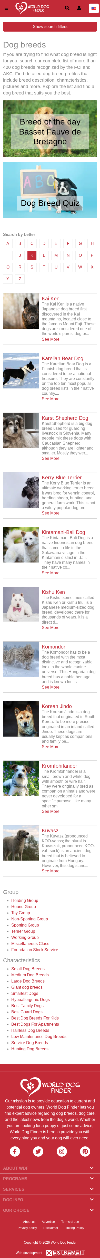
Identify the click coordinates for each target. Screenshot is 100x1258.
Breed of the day (50, 121)
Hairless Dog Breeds (30, 1030)
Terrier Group (23, 931)
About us (29, 1222)
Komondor (53, 647)
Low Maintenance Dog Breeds (38, 1036)
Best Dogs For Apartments (35, 1024)
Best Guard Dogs (27, 1012)
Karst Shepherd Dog (65, 418)
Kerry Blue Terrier (62, 477)
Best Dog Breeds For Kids (35, 1018)
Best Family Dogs (27, 1006)
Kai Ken (50, 298)
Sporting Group (25, 925)
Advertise (48, 1222)
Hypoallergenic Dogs (30, 999)
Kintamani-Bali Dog (63, 532)
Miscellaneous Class (30, 943)
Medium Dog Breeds (30, 975)
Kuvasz (50, 830)
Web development (29, 1253)
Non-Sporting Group (29, 919)
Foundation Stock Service (34, 950)
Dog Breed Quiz (50, 203)
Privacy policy (27, 1228)
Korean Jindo (57, 706)
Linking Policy (74, 1228)
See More (50, 339)
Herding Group (24, 900)
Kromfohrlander (59, 766)
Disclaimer (50, 1228)
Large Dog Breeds (28, 981)
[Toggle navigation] (6, 8)
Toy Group (20, 913)
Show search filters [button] (50, 26)
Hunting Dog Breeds (29, 1049)
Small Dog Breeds (28, 969)
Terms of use (70, 1222)
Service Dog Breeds (29, 1043)
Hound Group (23, 906)
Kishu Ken (53, 592)
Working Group (25, 937)
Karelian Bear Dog (62, 358)
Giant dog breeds (27, 987)
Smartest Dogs (24, 993)
